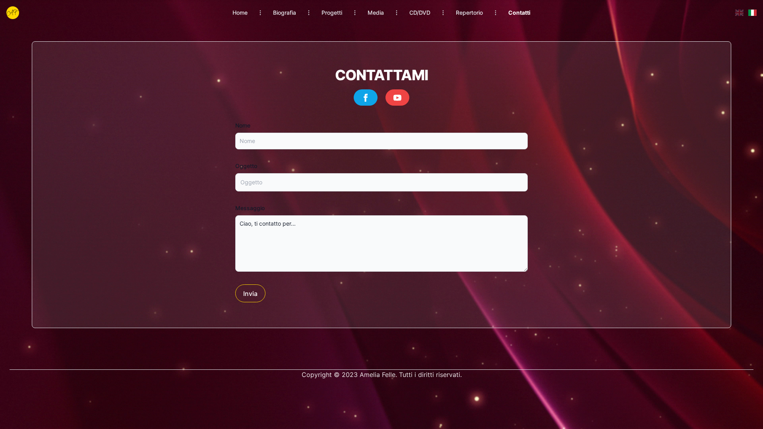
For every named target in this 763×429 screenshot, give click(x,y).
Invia (250, 294)
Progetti (331, 12)
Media (376, 12)
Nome (242, 125)
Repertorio (469, 12)
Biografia (284, 12)
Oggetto (246, 165)
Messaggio (250, 208)
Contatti (519, 12)
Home (240, 12)
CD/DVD (419, 12)
